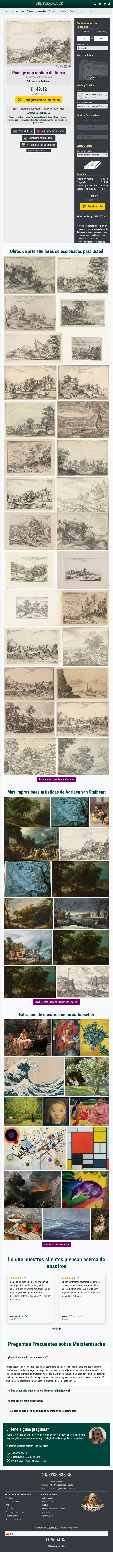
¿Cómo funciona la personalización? (28, 1357)
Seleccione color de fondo (40, 138)
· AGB (7, 1505)
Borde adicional (82, 44)
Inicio (5, 11)
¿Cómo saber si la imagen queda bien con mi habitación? (39, 1390)
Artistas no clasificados (36, 11)
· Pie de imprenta (12, 1501)
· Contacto (9, 1498)
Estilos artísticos (17, 11)
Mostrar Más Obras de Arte (56, 1244)
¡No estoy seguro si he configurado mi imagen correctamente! (42, 1411)
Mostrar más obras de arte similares (56, 779)
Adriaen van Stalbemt (57, 11)
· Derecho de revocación (14, 1512)
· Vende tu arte (47, 1501)
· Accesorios (45, 1512)
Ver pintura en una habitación (40, 144)
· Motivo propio (47, 1498)
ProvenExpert (24, 1316)
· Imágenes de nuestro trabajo (53, 1509)
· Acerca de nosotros (13, 1519)
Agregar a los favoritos (52, 131)
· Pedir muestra (47, 1516)
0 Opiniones (44, 150)
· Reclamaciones (11, 1516)
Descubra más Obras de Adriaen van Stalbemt (56, 1002)
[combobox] (92, 48)
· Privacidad (9, 1509)
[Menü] (3, 4)
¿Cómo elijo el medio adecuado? (25, 1400)
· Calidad (44, 1505)
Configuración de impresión (40, 100)
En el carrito (94, 206)
